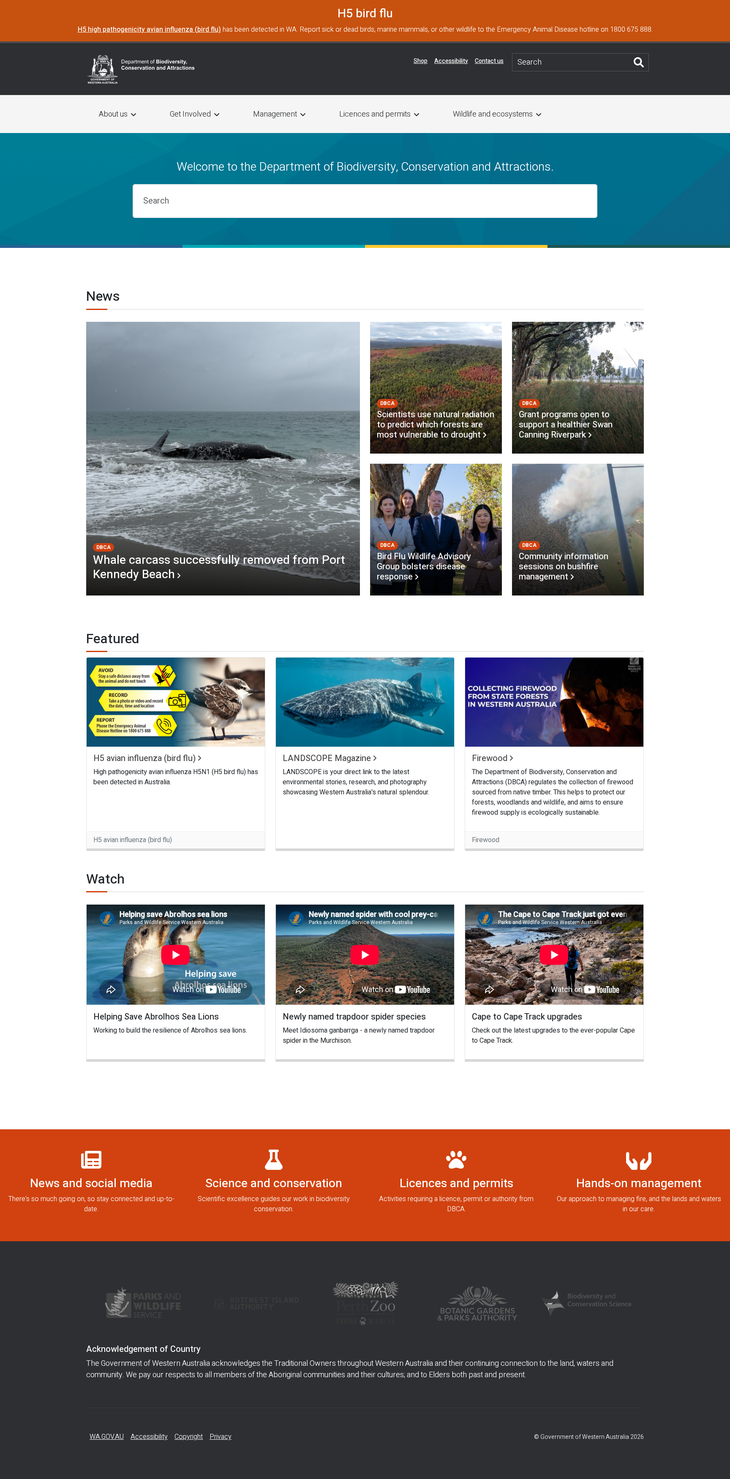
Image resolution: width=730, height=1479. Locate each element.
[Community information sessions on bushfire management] (578, 529)
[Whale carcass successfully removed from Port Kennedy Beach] (223, 458)
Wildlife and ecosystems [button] (493, 114)
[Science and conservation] (273, 1185)
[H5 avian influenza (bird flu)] (176, 702)
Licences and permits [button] (375, 114)
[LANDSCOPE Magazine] (365, 702)
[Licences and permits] (456, 1185)
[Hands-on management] (639, 1185)
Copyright (188, 1437)
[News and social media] (91, 1185)
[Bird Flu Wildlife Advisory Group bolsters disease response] (436, 529)
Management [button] (275, 114)
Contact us (489, 61)
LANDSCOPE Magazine (327, 758)
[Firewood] (554, 702)
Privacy (221, 1437)
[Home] (141, 68)
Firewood (489, 758)
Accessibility (451, 61)
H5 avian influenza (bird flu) (144, 758)
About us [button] (113, 114)
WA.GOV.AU (107, 1437)
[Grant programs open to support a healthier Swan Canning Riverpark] (578, 388)
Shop (421, 61)
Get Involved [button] (190, 114)
